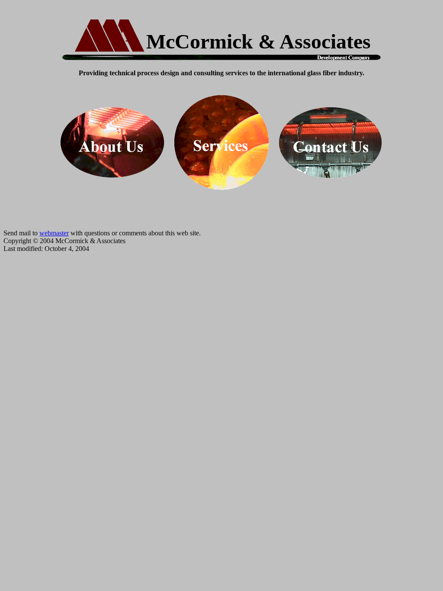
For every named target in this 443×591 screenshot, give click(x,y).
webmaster (54, 233)
